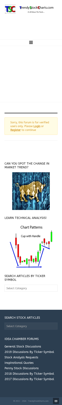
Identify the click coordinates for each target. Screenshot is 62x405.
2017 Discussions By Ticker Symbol (29, 379)
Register (15, 130)
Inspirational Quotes (19, 363)
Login (36, 126)
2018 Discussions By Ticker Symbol (29, 373)
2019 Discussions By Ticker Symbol (29, 352)
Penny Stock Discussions (22, 368)
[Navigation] (31, 42)
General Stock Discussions (23, 346)
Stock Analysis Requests (21, 357)
